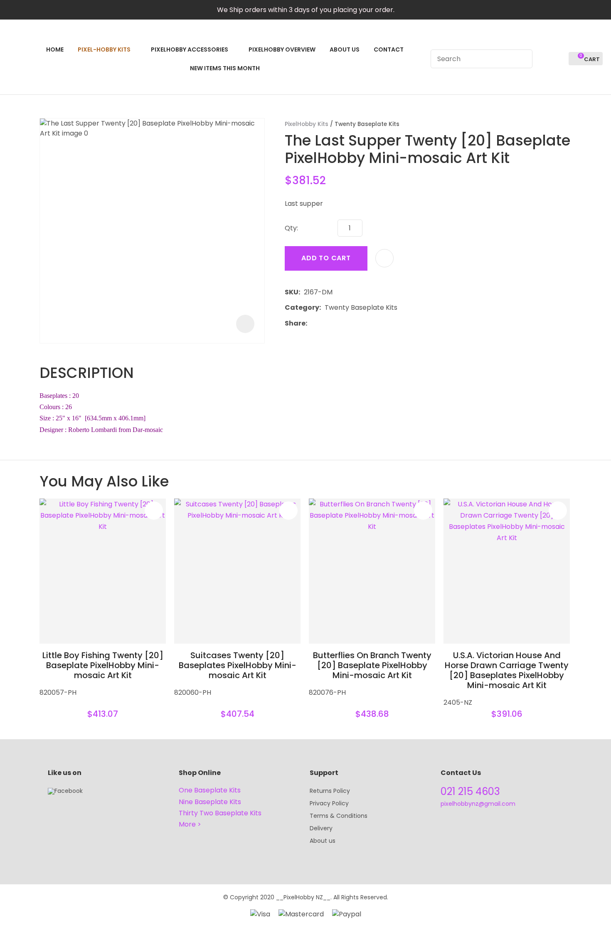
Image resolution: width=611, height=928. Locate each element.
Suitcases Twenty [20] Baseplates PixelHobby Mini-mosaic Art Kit (237, 665)
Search (522, 58)
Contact (389, 49)
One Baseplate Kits (210, 790)
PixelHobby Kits (306, 124)
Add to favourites (154, 510)
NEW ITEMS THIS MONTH (225, 68)
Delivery (321, 828)
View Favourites (558, 58)
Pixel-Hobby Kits (104, 49)
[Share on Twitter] (323, 323)
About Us (345, 49)
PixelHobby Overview (282, 49)
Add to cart (326, 258)
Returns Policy (330, 791)
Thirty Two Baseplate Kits (220, 813)
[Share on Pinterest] (349, 323)
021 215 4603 (470, 791)
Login (543, 59)
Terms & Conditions (338, 816)
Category (302, 307)
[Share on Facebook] (312, 323)
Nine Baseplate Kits (210, 802)
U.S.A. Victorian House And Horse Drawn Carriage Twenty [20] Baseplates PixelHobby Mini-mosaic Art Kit (507, 670)
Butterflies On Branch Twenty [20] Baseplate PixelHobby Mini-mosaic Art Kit (372, 665)
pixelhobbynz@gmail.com (478, 804)
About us (322, 841)
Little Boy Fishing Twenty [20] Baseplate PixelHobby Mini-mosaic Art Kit (102, 665)
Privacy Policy (329, 803)
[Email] (336, 323)
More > (190, 824)
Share (295, 323)
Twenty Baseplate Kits (367, 124)
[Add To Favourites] (384, 258)
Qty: (291, 228)
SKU (291, 292)
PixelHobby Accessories (189, 49)
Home (55, 49)
